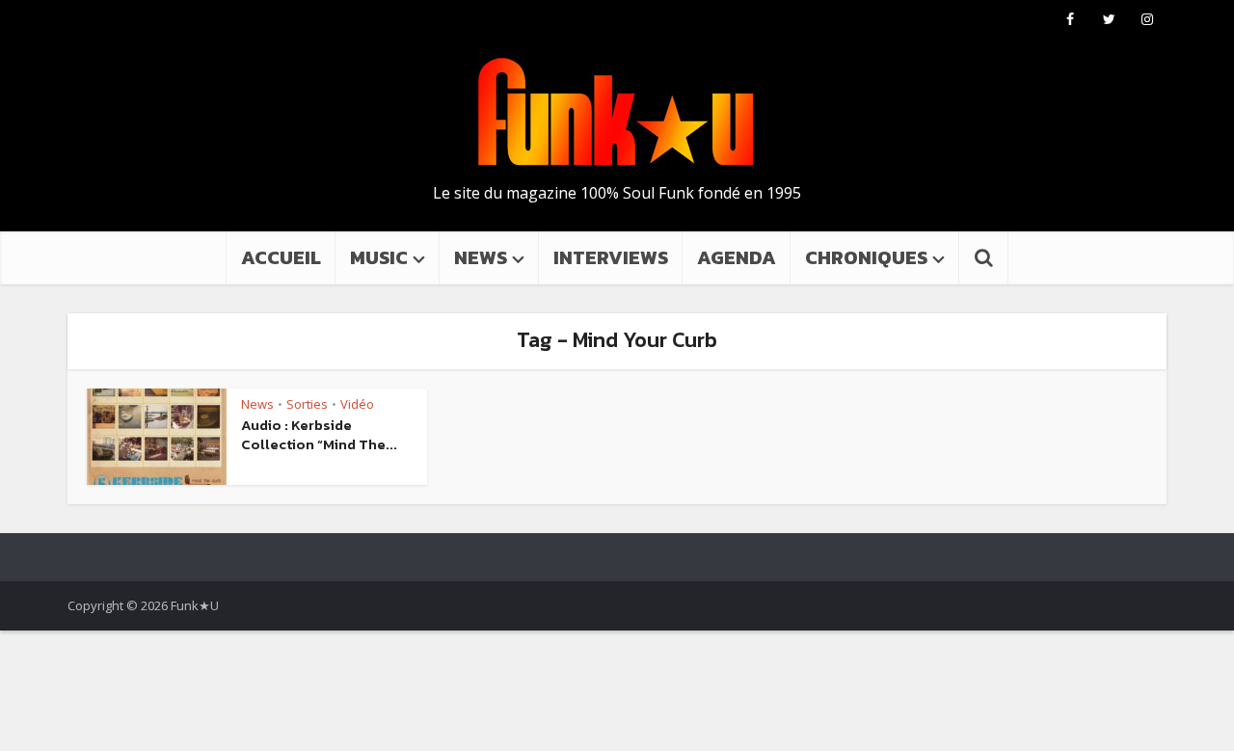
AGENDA (736, 257)
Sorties (307, 404)
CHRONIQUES (866, 257)
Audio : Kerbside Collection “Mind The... (319, 434)
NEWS (480, 257)
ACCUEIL (281, 257)
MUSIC (379, 257)
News (257, 404)
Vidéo (357, 404)
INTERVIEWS (610, 257)
